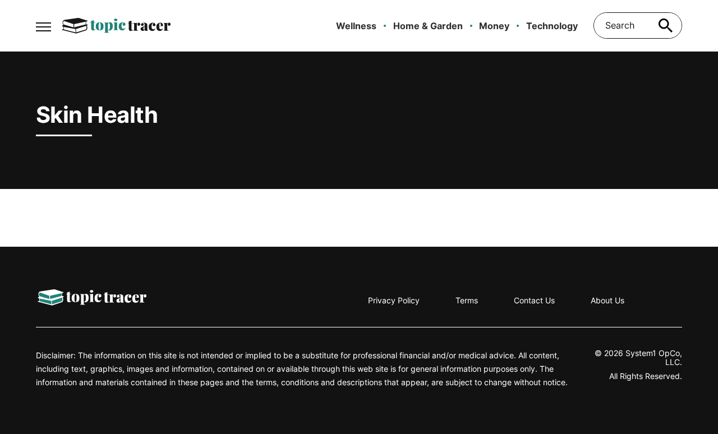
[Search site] (665, 25)
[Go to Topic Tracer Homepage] (116, 26)
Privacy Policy (394, 300)
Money (494, 25)
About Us (607, 300)
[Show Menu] (43, 24)
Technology (552, 25)
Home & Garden (428, 25)
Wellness (356, 25)
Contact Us (534, 300)
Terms (466, 300)
